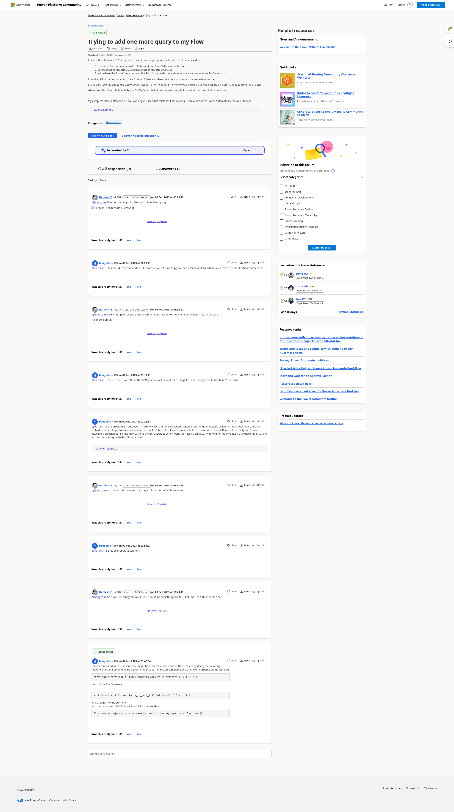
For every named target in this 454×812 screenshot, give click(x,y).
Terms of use (413, 788)
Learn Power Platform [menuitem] (159, 4)
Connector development (299, 197)
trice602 (301, 299)
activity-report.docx (107, 448)
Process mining (294, 221)
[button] (388, 5)
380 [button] (129, 55)
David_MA (302, 273)
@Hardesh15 (99, 268)
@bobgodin (99, 202)
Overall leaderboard (351, 312)
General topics (113, 122)
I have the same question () (141, 135)
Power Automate (134, 15)
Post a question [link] (431, 5)
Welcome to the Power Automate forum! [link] (308, 399)
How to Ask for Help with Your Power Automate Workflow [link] (320, 368)
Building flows (293, 191)
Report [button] (142, 48)
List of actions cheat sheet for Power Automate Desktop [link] (319, 391)
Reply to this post (103, 135)
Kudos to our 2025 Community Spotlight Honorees (325, 95)
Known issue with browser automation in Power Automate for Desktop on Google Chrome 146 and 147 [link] (321, 339)
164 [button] (312, 286)
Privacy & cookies (392, 788)
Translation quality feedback (301, 226)
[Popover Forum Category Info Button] (333, 171)
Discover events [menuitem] (133, 4)
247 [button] (313, 273)
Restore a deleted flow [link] (295, 384)
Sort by (92, 180)
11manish (302, 286)
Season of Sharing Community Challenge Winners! (326, 76)
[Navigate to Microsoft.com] (20, 5)
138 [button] (310, 299)
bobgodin (122, 55)
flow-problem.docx (103, 109)
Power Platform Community (59, 4)
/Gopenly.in (162, 221)
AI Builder (291, 185)
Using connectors (295, 232)
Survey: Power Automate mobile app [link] (305, 360)
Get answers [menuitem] (111, 4)
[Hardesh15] (95, 197)
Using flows (291, 238)
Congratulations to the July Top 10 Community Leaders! (330, 113)
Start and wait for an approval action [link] (306, 376)
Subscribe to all (321, 247)
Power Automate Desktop (299, 209)
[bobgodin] (95, 263)
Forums (120, 15)
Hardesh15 (105, 197)
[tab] (114, 170)
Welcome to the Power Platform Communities (308, 47)
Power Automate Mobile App (302, 215)
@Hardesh (151, 221)
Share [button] (128, 48)
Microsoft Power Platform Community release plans (311, 423)
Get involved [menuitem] (92, 4)
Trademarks (430, 788)
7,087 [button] (118, 197)
